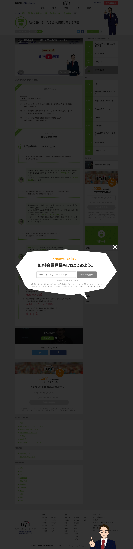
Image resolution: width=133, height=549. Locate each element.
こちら (89, 286)
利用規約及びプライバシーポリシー (70, 284)
